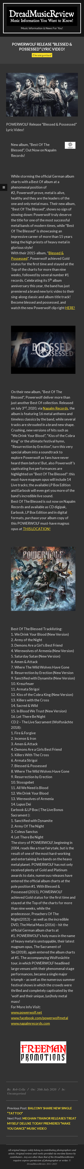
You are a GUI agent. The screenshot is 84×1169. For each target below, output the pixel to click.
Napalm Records (55, 408)
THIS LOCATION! (37, 529)
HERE (69, 308)
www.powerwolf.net (26, 1012)
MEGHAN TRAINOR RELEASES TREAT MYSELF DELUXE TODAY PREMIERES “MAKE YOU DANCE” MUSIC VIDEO (41, 1123)
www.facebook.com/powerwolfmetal (39, 1018)
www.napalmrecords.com (30, 1023)
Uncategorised (42, 55)
